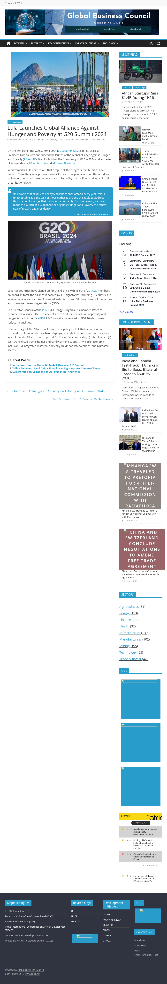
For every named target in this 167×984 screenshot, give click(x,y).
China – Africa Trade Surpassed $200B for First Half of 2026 (150, 210)
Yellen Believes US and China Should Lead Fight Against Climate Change (56, 368)
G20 (60, 139)
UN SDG (107, 914)
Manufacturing (130, 639)
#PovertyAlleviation (64, 163)
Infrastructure (129, 633)
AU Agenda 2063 (112, 919)
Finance (125, 619)
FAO (42, 139)
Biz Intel (19, 43)
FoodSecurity (51, 139)
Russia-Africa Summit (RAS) (20, 921)
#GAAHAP (30, 159)
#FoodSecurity (37, 163)
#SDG (41, 318)
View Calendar (126, 311)
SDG (10, 143)
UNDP (74, 916)
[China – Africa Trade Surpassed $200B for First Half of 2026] (130, 201)
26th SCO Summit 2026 (142, 255)
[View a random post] (158, 43)
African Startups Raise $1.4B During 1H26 (140, 95)
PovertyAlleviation (98, 139)
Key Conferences (58, 43)
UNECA (75, 921)
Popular (126, 87)
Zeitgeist (36, 43)
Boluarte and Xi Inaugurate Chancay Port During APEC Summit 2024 (55, 391)
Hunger (73, 205)
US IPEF (107, 935)
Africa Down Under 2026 (143, 278)
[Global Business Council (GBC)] (8, 43)
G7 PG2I (107, 940)
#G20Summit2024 (69, 151)
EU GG (106, 930)
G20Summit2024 (71, 139)
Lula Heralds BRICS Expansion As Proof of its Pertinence (46, 371)
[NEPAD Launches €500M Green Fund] (130, 128)
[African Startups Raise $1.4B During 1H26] (140, 61)
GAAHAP (84, 139)
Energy (124, 613)
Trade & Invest (130, 355)
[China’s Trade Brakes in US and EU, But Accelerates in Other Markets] (130, 177)
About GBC (109, 43)
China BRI (108, 924)
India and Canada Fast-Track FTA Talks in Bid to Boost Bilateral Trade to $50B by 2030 (140, 369)
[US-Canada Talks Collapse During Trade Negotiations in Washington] (130, 436)
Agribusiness (15, 121)
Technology (139, 87)
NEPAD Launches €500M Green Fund (149, 134)
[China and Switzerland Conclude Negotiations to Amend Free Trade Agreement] (142, 527)
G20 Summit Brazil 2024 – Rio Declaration (83, 399)
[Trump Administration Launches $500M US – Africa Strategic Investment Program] (130, 149)
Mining (124, 646)
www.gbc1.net (32, 973)
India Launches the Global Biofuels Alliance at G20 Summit (48, 365)
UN (73, 911)
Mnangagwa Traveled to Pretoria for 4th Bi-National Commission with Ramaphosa (139, 514)
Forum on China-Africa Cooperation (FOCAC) (29, 916)
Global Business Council (31, 969)
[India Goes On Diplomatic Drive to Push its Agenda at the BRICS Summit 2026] (130, 408)
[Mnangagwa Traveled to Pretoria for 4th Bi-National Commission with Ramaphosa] (140, 461)
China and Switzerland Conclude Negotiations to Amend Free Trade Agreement (140, 574)
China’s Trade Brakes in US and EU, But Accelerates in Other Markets (150, 185)
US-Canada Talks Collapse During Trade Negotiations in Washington (150, 444)
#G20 (94, 290)
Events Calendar (85, 43)
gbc (34, 139)
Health (124, 626)
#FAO (45, 310)
